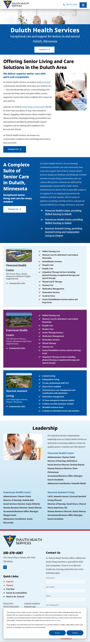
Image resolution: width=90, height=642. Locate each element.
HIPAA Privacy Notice (11, 607)
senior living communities (33, 107)
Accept (57, 633)
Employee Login (30, 607)
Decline (75, 633)
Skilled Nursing (43, 82)
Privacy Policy (55, 620)
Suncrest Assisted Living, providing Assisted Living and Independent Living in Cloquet (63, 232)
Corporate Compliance (32, 603)
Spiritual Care (63, 193)
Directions (8, 561)
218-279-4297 (13, 553)
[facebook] (5, 567)
